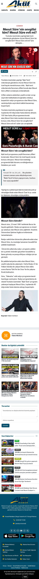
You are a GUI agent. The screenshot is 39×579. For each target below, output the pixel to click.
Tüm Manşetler (26, 555)
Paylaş (5, 71)
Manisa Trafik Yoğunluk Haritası (28, 551)
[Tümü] (36, 436)
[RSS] (27, 530)
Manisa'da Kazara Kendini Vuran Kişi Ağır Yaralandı (26, 480)
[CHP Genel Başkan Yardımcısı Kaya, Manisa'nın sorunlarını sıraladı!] (29, 386)
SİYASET (17, 485)
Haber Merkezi (5, 75)
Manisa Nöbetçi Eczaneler (8, 545)
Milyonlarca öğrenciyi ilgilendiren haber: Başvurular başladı (27, 377)
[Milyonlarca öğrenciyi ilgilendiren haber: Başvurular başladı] (29, 369)
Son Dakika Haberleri (11, 559)
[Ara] (36, 4)
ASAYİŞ (29, 10)
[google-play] (28, 536)
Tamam (25, 576)
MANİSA (13, 10)
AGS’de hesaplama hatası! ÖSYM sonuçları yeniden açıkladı (26, 471)
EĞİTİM (17, 467)
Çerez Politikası (15, 567)
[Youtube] (21, 530)
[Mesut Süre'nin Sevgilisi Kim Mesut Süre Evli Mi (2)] (19, 207)
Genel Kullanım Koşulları (19, 566)
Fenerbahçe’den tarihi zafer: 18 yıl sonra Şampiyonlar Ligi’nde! (25, 445)
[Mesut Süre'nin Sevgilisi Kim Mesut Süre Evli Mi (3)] (19, 301)
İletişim (10, 566)
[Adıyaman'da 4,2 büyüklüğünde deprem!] (29, 353)
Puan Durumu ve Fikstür (11, 555)
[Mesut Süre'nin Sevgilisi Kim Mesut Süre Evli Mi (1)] (19, 137)
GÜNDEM (21, 10)
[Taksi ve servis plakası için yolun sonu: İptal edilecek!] (10, 369)
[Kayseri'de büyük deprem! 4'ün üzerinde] (10, 353)
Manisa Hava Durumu (29, 544)
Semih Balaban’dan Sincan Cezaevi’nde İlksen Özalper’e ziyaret (26, 489)
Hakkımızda (24, 567)
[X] (14, 530)
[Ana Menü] (2, 4)
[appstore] (11, 536)
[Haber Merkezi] (6, 335)
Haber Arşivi (26, 559)
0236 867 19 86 (20, 520)
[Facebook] (11, 530)
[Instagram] (17, 530)
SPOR (17, 440)
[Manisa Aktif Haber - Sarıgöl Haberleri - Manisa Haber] (18, 3)
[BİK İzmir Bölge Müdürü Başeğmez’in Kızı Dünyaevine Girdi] (10, 386)
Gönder (5, 425)
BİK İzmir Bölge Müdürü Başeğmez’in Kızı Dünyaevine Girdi (9, 394)
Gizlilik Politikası (16, 576)
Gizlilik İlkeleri (31, 566)
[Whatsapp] (24, 530)
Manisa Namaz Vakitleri (8, 551)
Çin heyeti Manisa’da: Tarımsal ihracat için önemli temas (26, 453)
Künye (5, 566)
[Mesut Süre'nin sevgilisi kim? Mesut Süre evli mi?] (19, 58)
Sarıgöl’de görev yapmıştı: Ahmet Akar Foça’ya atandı (26, 462)
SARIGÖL (4, 10)
